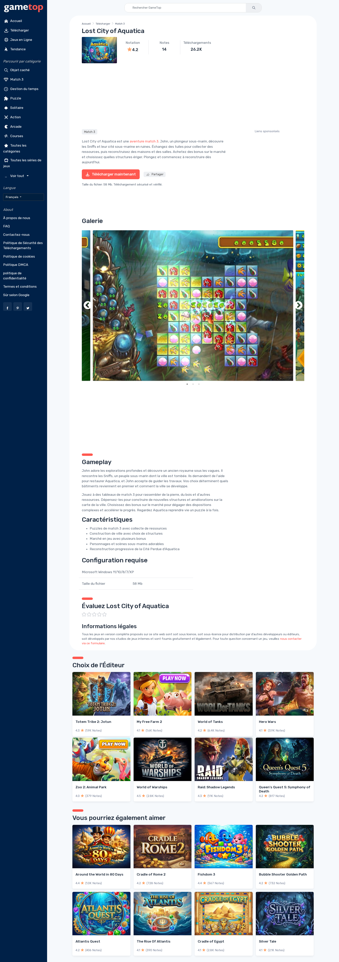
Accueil (15, 21)
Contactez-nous (16, 235)
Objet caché (19, 70)
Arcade (15, 127)
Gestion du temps (23, 89)
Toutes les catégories (14, 148)
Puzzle (15, 98)
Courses (16, 136)
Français (12, 197)
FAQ (6, 226)
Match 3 (16, 79)
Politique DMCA (15, 265)
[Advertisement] (193, 95)
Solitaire (16, 108)
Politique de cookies (19, 256)
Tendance (17, 49)
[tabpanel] (193, 305)
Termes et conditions (20, 286)
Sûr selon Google (16, 295)
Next (298, 305)
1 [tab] (187, 384)
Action (15, 117)
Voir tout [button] (15, 176)
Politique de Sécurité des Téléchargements (23, 245)
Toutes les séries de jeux (22, 163)
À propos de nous (16, 218)
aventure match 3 (144, 141)
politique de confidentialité (14, 275)
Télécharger (19, 30)
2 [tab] (193, 384)
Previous (88, 305)
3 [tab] (199, 384)
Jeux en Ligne (20, 40)
